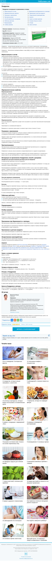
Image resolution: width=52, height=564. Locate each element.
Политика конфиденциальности (26, 558)
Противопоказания (9, 17)
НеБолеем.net (44, 1)
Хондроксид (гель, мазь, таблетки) (40, 249)
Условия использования (26, 556)
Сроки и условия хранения (35, 19)
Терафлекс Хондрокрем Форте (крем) (40, 246)
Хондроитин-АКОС (38, 247)
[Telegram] (21, 320)
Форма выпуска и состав (10, 11)
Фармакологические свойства (12, 13)
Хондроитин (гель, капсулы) (27, 247)
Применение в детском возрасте (37, 13)
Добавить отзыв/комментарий (26, 329)
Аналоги (31, 17)
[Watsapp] (18, 320)
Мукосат (14, 246)
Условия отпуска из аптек (35, 21)
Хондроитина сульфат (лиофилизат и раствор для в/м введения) (17, 249)
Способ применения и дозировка (12, 19)
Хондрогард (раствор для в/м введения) (11, 247)
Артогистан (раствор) (22, 244)
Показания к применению (11, 15)
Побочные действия (9, 21)
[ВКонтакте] (12, 320)
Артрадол (44, 244)
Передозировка (8, 22)
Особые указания (9, 24)
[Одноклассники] (15, 320)
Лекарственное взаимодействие (37, 15)
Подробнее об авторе (14, 312)
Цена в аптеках (33, 24)
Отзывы (31, 22)
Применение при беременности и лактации (39, 11)
